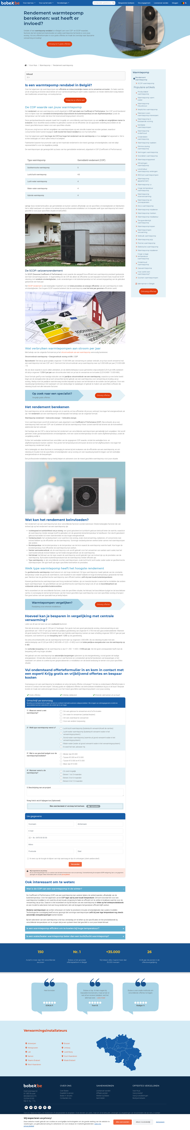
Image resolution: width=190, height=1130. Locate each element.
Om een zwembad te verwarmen (76, 718)
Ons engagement (144, 3)
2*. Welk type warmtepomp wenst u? (41, 728)
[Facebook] (26, 1107)
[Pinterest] (40, 1107)
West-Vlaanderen (34, 1064)
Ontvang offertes (103, 395)
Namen (30, 1056)
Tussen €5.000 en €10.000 (73, 757)
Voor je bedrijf (137, 1093)
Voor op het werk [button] (45, 3)
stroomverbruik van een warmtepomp (75, 352)
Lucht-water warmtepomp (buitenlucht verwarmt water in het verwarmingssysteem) (86, 733)
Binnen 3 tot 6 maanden (72, 778)
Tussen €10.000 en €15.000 (74, 761)
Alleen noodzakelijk (143, 1122)
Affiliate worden (102, 1093)
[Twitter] (31, 1107)
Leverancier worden (161, 3)
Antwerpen (32, 1043)
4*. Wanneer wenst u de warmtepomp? (36, 771)
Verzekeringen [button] (62, 3)
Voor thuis (33, 65)
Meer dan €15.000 (70, 764)
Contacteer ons (65, 1098)
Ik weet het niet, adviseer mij (74, 747)
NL (185, 3)
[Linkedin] (44, 1107)
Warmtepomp (45, 65)
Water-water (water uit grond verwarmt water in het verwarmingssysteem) (91, 744)
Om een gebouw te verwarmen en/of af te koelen (82, 711)
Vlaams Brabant (34, 1060)
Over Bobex (64, 1091)
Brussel (67, 1043)
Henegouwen (33, 1048)
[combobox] (30, 837)
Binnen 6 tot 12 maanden (72, 781)
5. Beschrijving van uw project (39, 788)
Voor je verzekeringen (140, 1096)
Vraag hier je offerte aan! (75, 100)
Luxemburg (68, 1052)
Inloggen (175, 3)
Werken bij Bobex (102, 1096)
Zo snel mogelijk (69, 771)
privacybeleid (66, 874)
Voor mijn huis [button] (28, 3)
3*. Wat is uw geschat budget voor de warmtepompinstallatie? (42, 754)
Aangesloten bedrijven (126, 3)
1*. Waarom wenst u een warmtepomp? (36, 711)
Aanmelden (100, 1098)
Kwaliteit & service (66, 1093)
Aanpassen (160, 1122)
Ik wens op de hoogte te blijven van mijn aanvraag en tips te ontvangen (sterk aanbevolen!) (64, 859)
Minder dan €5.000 (70, 754)
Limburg (67, 1048)
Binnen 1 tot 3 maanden (72, 774)
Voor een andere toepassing (74, 721)
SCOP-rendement (35, 286)
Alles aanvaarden (122, 1122)
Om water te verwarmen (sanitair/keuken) (79, 715)
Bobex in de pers (66, 1096)
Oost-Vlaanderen (70, 1056)
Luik (29, 1052)
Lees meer (101, 998)
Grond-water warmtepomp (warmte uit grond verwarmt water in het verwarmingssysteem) (89, 739)
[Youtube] (35, 1107)
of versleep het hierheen (67, 806)
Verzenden (75, 864)
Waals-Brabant (69, 1060)
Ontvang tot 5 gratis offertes (59, 44)
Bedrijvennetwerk (139, 1098)
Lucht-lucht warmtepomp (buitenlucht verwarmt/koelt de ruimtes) (88, 728)
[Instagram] (49, 1107)
